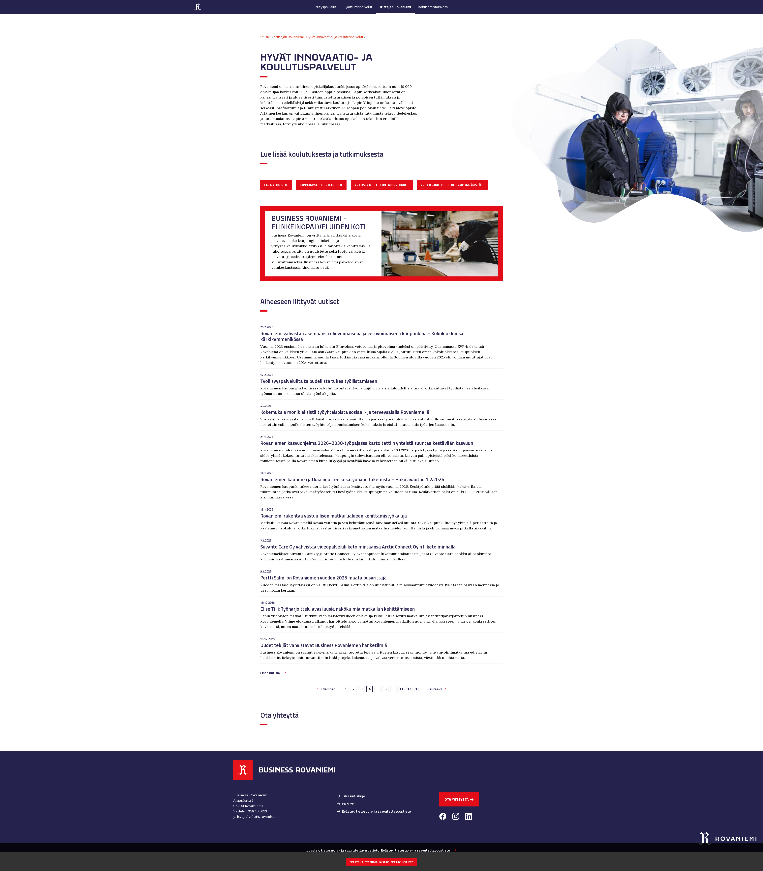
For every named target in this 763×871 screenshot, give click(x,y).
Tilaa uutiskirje (350, 796)
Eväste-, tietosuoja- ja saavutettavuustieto (373, 811)
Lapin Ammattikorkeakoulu (321, 185)
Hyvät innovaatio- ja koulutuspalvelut (334, 37)
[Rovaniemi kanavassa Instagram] (455, 817)
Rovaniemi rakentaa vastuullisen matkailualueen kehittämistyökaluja (333, 515)
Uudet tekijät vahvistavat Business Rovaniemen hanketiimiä (323, 645)
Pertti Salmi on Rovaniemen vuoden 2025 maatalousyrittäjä (323, 577)
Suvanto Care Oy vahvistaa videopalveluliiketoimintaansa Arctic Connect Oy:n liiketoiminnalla (358, 546)
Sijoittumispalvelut (358, 7)
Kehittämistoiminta (433, 7)
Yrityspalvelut (325, 7)
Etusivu (265, 37)
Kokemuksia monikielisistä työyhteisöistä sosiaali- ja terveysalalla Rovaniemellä (344, 412)
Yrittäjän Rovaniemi (395, 7)
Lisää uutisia (270, 673)
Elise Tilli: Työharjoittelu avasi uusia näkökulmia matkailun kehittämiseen (337, 608)
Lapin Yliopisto (275, 185)
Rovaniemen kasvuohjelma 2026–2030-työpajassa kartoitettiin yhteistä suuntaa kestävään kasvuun (366, 443)
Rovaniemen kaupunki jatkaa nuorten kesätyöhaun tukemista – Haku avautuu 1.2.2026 (352, 479)
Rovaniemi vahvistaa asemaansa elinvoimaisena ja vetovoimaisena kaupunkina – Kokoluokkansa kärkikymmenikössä (361, 336)
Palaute (345, 803)
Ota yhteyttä (459, 799)
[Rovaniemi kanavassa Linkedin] (468, 817)
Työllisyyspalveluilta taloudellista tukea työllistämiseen (318, 381)
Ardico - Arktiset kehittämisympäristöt (452, 185)
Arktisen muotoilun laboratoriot (381, 185)
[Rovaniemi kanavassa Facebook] (442, 817)
